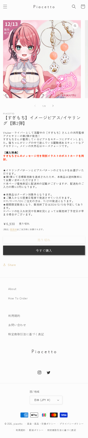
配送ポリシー (36, 430)
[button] (5, 6)
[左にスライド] (34, 105)
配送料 (13, 229)
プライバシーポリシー (71, 423)
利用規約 (14, 316)
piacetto (18, 423)
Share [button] (12, 265)
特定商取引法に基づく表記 (26, 334)
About (12, 289)
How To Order (18, 298)
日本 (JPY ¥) (42, 400)
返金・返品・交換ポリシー (41, 423)
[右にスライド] (53, 105)
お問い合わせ (17, 325)
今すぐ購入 (44, 250)
